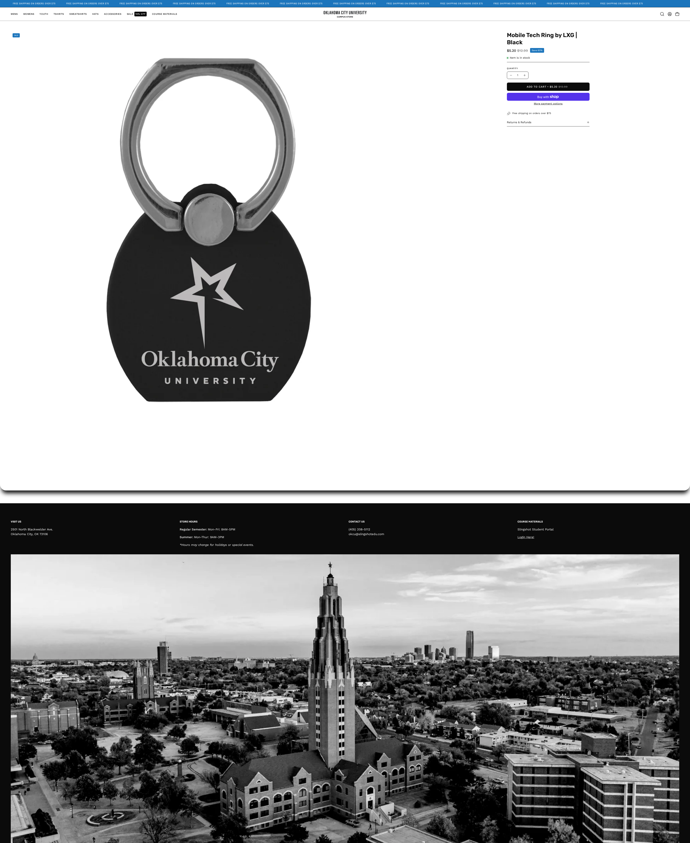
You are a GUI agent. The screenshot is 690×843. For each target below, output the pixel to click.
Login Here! (526, 537)
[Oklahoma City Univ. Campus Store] (345, 14)
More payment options (548, 103)
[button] (59, 14)
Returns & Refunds (519, 122)
